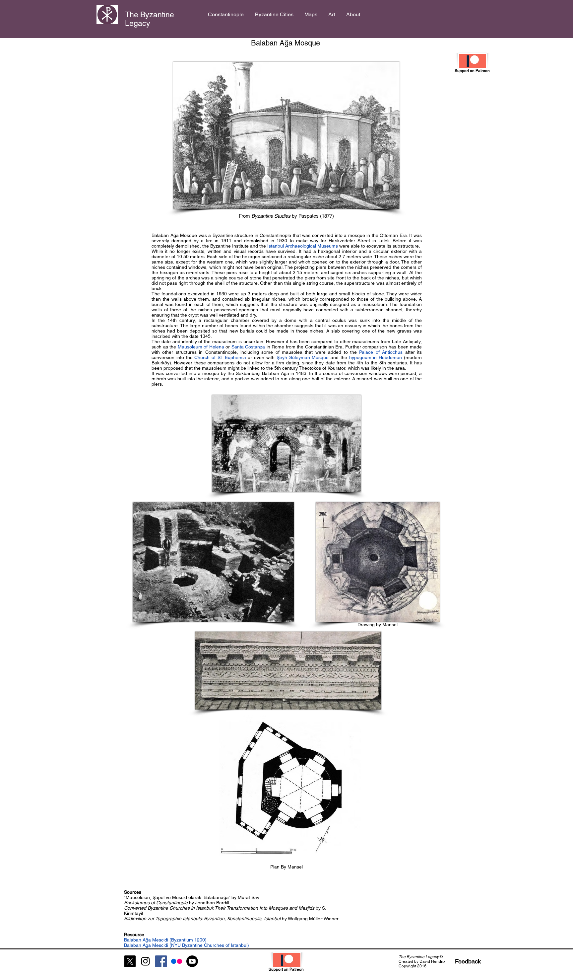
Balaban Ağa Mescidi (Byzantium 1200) (165, 939)
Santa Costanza (248, 346)
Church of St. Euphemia (220, 357)
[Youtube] (192, 961)
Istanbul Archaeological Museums (302, 246)
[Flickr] (176, 961)
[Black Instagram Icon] (145, 961)
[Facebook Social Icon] (161, 961)
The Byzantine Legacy (149, 19)
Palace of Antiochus (382, 352)
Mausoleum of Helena (201, 346)
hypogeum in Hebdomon (375, 357)
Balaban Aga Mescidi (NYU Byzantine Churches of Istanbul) (186, 945)
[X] (130, 961)
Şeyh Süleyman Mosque (303, 357)
